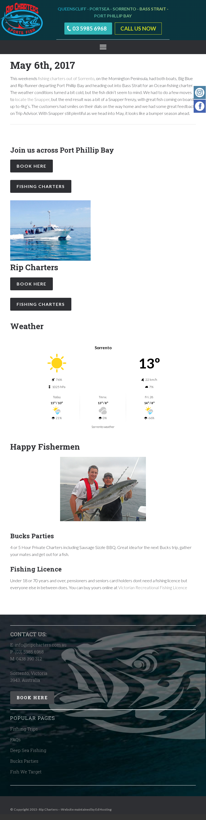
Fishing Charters (41, 186)
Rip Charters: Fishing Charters (21, 20)
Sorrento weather (103, 426)
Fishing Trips (24, 729)
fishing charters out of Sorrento (66, 78)
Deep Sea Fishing (28, 750)
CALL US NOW (138, 28)
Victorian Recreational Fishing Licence (152, 587)
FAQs (15, 739)
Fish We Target (26, 771)
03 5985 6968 (89, 28)
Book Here (31, 165)
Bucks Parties (24, 761)
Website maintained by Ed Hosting (86, 809)
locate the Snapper (32, 99)
